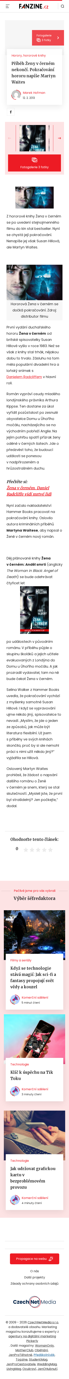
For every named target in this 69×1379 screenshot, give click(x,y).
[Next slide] (56, 138)
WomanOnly (44, 1345)
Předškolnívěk (44, 1355)
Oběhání (41, 1350)
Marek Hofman (34, 92)
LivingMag (14, 1369)
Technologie (19, 1064)
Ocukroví (29, 1369)
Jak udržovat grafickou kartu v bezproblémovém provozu (32, 1178)
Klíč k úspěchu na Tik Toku (31, 1075)
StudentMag (38, 1359)
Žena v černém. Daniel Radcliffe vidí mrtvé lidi (29, 490)
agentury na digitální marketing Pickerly (32, 1338)
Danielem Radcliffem (24, 376)
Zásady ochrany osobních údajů (34, 1283)
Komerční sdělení (35, 997)
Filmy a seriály (20, 960)
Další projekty (34, 1277)
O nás (34, 1271)
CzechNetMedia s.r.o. (43, 1322)
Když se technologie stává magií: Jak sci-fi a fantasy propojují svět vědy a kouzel (33, 977)
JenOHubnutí (48, 1369)
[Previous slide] (12, 138)
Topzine (22, 1359)
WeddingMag (47, 1364)
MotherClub (24, 1350)
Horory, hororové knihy (29, 55)
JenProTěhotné (20, 1355)
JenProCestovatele (21, 1364)
